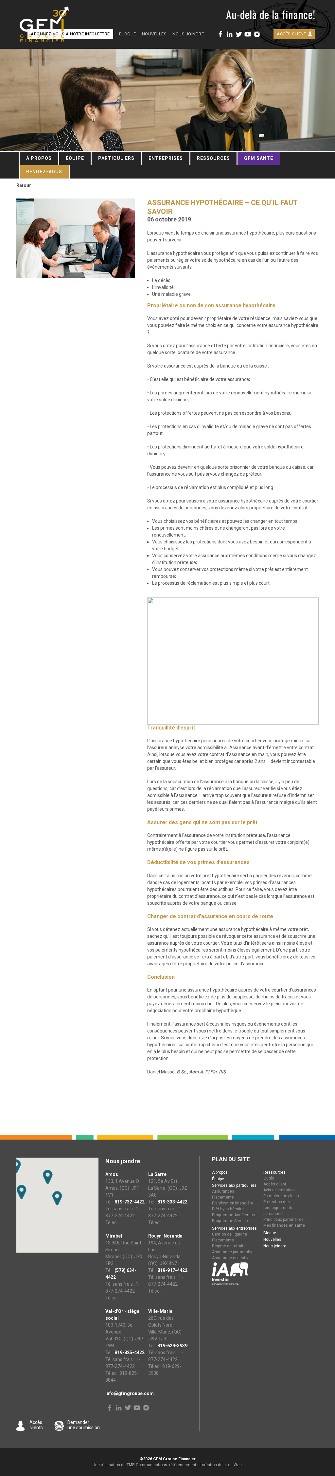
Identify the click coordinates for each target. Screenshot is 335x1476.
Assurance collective (231, 1258)
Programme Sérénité (230, 1221)
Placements (223, 1197)
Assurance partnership (232, 1252)
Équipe (75, 158)
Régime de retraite (229, 1246)
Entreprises (166, 158)
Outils (268, 1178)
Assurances (223, 1191)
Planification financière (232, 1203)
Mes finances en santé (284, 1225)
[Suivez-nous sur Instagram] (257, 34)
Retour (23, 185)
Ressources (213, 158)
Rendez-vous (44, 171)
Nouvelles (154, 33)
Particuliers (116, 158)
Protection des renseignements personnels (278, 1208)
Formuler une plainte (281, 1196)
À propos (39, 158)
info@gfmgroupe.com (129, 1393)
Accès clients (36, 1425)
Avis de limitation (279, 1190)
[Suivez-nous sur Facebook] (220, 34)
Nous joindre (188, 33)
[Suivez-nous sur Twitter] (239, 34)
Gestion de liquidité (229, 1234)
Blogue (127, 33)
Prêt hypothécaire (228, 1209)
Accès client (291, 33)
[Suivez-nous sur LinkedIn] (229, 34)
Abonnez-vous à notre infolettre (70, 33)
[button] (21, 1192)
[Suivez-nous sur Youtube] (248, 34)
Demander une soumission (83, 1425)
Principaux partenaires (283, 1219)
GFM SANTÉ (258, 158)
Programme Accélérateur (235, 1215)
